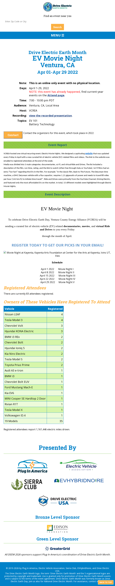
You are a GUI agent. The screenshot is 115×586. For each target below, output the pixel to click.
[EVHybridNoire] (79, 481)
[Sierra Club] (26, 489)
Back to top (106, 582)
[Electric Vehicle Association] (78, 469)
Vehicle (9, 309)
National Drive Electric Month (58, 581)
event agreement (46, 578)
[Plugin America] (32, 472)
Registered (55, 309)
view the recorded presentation (50, 115)
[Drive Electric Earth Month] (57, 10)
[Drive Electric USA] (57, 505)
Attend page (55, 95)
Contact (13, 135)
